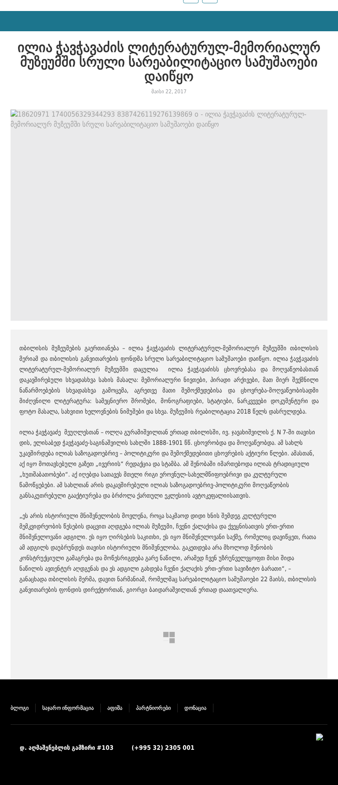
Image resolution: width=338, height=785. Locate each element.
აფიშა (114, 708)
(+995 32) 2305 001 (163, 747)
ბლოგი (20, 708)
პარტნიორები (153, 708)
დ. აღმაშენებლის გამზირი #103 (67, 747)
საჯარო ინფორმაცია (68, 708)
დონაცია (195, 708)
